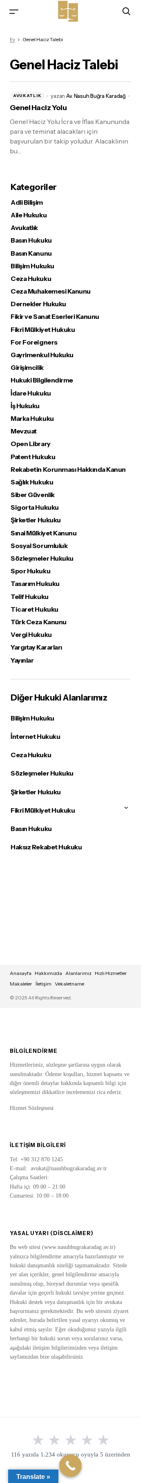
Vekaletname (69, 984)
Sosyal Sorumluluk (39, 546)
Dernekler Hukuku (38, 304)
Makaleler (21, 984)
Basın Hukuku (31, 240)
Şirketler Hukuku (35, 520)
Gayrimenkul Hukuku (42, 355)
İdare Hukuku (31, 393)
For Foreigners (34, 342)
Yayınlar (22, 660)
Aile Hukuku (29, 215)
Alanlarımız (78, 973)
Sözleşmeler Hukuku (42, 558)
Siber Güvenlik (32, 495)
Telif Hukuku (29, 597)
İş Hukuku (25, 406)
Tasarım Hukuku (35, 584)
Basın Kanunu (31, 253)
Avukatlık (27, 95)
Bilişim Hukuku (32, 266)
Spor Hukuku (30, 571)
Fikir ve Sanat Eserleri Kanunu (55, 316)
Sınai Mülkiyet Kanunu (43, 533)
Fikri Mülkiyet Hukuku (43, 330)
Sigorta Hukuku (34, 507)
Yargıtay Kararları (36, 647)
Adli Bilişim (26, 202)
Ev (12, 39)
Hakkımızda (48, 973)
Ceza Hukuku (31, 279)
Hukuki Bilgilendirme (42, 380)
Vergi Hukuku (31, 635)
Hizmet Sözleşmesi (31, 1108)
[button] (14, 11)
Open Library (30, 444)
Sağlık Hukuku (32, 482)
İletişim (43, 984)
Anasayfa (20, 973)
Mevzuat (24, 431)
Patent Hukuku (33, 457)
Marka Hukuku (32, 418)
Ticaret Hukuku (34, 609)
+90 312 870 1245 (41, 1159)
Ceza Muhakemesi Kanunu (50, 291)
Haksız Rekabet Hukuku (46, 847)
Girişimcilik (27, 367)
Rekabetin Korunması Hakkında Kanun (68, 469)
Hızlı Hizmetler (111, 973)
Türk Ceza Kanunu (38, 622)
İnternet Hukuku (35, 736)
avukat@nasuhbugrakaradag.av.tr (69, 1168)
